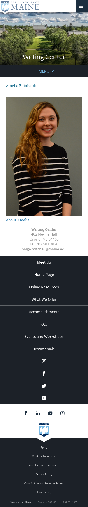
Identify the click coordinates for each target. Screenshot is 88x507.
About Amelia (18, 220)
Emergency (44, 492)
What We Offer (44, 299)
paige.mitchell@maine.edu (44, 249)
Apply (44, 447)
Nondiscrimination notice (44, 465)
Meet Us (44, 262)
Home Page (44, 274)
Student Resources (44, 456)
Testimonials (44, 348)
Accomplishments (44, 311)
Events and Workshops (44, 336)
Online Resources (44, 286)
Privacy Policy (44, 474)
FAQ (44, 324)
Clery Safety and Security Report (44, 483)
